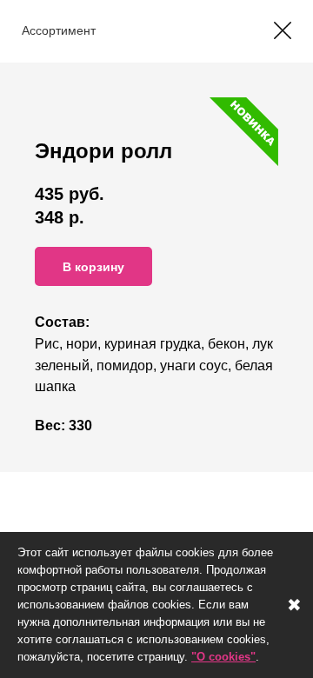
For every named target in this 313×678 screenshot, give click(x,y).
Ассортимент (59, 30)
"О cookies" (223, 656)
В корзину (93, 267)
